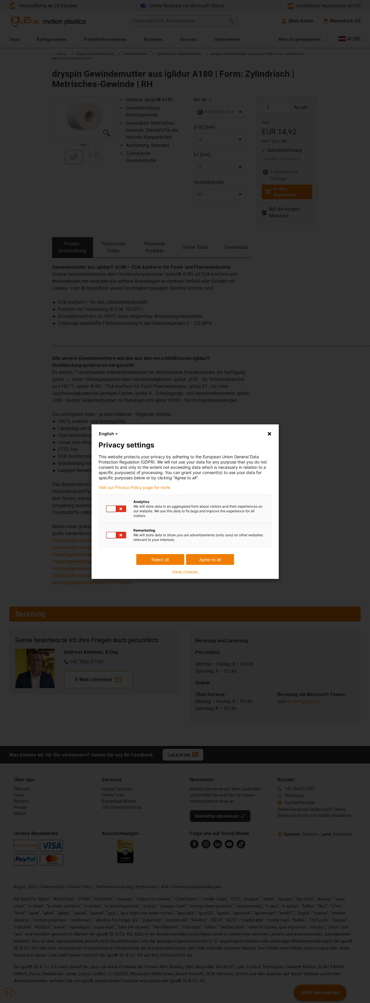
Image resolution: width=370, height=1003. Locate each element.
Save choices (185, 572)
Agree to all (210, 559)
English (106, 433)
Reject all (160, 559)
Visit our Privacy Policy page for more (134, 487)
